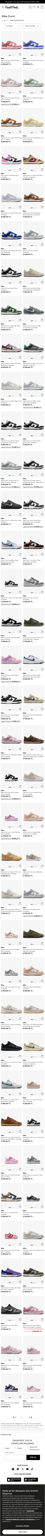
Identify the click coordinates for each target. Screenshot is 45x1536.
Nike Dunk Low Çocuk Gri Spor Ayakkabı (11, 987)
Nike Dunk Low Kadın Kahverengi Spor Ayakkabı (11, 138)
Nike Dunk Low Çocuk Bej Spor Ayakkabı (33, 872)
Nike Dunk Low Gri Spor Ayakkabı (30, 251)
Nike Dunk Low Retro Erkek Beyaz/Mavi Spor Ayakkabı (31, 676)
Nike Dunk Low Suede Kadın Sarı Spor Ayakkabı (33, 138)
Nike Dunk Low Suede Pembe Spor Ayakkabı (32, 793)
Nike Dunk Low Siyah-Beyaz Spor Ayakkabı (10, 793)
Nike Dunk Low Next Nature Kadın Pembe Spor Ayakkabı (32, 1326)
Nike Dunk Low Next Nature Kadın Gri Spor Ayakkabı (9, 481)
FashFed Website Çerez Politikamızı (20, 1519)
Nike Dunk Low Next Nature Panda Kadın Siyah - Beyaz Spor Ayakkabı (33, 481)
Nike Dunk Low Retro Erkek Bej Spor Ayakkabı (11, 1025)
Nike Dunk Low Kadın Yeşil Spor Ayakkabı (33, 98)
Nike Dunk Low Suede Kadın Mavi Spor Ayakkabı (11, 251)
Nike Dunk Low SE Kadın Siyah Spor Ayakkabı (10, 638)
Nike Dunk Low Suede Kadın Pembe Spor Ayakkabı (32, 833)
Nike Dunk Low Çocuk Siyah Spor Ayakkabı (11, 598)
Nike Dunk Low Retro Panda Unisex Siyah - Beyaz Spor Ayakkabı (10, 442)
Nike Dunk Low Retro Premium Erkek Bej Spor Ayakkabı (11, 872)
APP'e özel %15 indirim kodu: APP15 (22, 2)
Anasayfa (5, 20)
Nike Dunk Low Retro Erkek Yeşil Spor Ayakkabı (33, 1288)
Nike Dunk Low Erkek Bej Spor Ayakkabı (32, 715)
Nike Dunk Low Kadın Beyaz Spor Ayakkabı (11, 402)
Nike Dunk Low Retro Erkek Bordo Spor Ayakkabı (31, 561)
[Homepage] (12, 7)
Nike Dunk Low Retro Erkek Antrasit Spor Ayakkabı (31, 326)
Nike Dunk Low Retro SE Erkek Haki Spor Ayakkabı (32, 1063)
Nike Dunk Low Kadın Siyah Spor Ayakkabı (11, 521)
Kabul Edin (22, 1532)
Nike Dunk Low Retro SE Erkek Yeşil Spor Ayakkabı (10, 326)
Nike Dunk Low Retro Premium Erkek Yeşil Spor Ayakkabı (33, 638)
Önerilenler (30, 26)
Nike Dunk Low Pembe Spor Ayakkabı (10, 176)
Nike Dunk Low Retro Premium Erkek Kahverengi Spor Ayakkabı (33, 755)
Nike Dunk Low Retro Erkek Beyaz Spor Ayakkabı (31, 402)
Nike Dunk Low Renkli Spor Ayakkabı (9, 1213)
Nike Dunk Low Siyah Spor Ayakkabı (9, 289)
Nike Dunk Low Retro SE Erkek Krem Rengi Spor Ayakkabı (32, 1025)
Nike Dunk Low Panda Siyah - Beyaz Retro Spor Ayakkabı (32, 521)
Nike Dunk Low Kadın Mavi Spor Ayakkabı (33, 61)
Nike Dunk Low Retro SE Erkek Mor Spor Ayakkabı (32, 176)
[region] (22, 1510)
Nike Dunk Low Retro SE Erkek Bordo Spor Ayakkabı (10, 364)
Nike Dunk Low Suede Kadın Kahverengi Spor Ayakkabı (32, 214)
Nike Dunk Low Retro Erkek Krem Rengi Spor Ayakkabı (31, 289)
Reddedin (30, 1511)
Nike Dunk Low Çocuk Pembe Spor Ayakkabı (10, 833)
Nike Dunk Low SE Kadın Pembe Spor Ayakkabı (11, 755)
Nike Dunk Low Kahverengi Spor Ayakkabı (33, 1213)
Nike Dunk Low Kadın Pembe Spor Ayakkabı (10, 61)
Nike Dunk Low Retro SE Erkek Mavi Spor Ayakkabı (10, 1288)
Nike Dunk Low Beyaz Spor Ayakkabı (31, 910)
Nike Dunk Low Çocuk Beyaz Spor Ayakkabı (10, 715)
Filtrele (9, 26)
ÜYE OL (33, 1457)
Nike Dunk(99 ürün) (17, 20)
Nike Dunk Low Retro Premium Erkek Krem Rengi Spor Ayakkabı (11, 910)
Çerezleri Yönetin (22, 1526)
